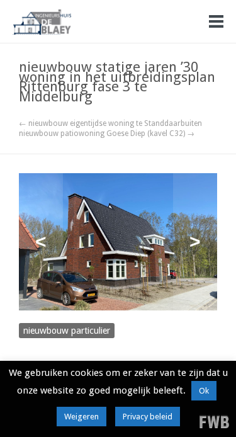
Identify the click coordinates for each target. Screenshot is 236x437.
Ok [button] (204, 390)
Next (195, 241)
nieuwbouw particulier (66, 331)
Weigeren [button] (81, 416)
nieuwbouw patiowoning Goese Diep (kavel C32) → (106, 133)
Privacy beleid (147, 416)
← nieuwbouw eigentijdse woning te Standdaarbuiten (110, 123)
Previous (41, 241)
